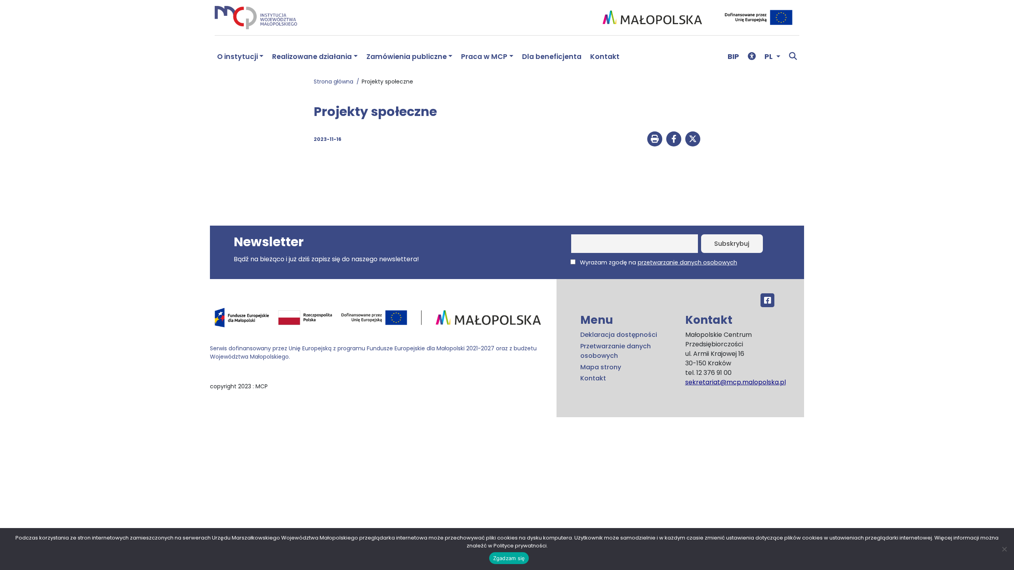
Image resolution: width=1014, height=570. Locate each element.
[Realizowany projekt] (759, 17)
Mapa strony (600, 367)
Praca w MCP (484, 56)
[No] (1004, 549)
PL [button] (769, 56)
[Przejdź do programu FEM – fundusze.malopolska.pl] (380, 320)
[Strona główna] (256, 17)
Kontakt (604, 56)
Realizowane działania (312, 56)
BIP (733, 56)
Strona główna (335, 82)
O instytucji (237, 56)
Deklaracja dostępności (618, 334)
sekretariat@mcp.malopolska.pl (735, 382)
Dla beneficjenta (551, 56)
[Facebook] (767, 300)
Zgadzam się (509, 558)
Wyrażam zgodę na (657, 262)
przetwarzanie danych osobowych (687, 262)
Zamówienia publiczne (406, 56)
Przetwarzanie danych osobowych (615, 351)
